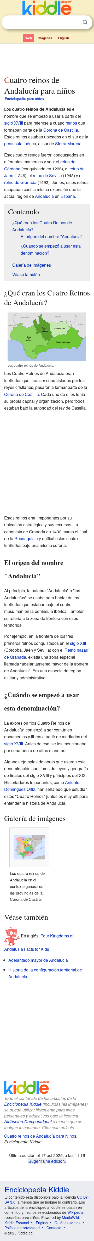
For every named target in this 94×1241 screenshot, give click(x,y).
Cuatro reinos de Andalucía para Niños (40, 1136)
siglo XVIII (13, 123)
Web (28, 38)
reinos (71, 123)
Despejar (74, 22)
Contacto (53, 1227)
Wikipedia (75, 1212)
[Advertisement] (47, 58)
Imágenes (45, 38)
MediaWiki (70, 1217)
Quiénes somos (67, 1222)
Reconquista (26, 538)
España (68, 196)
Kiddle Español (16, 1222)
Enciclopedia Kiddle (23, 1104)
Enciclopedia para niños (24, 98)
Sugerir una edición (46, 1161)
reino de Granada (20, 182)
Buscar (85, 22)
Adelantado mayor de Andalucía (38, 960)
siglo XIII (78, 643)
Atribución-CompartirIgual (28, 1122)
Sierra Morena (68, 144)
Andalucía (44, 196)
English (63, 38)
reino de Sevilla (47, 175)
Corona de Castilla (60, 130)
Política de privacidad (22, 1227)
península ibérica (20, 144)
